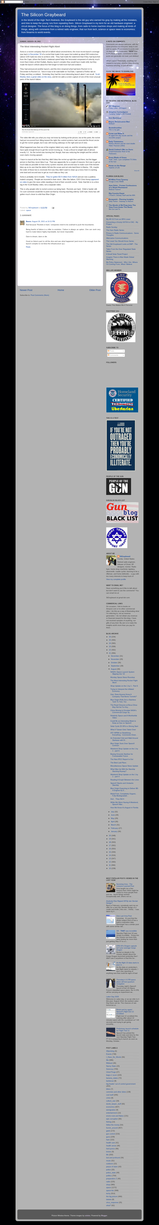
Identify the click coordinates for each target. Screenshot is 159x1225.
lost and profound (113, 1158)
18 (110, 842)
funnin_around (112, 1128)
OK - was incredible (126, 931)
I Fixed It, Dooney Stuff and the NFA (122, 195)
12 (110, 862)
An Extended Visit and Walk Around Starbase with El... (124, 739)
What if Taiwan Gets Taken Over (123, 730)
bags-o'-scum (111, 1075)
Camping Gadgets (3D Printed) (120, 114)
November (115, 659)
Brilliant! (112, 124)
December (115, 656)
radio (108, 1182)
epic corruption (112, 1119)
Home (61, 290)
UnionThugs (111, 1072)
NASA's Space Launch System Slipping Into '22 (122, 673)
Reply (28, 247)
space (28, 210)
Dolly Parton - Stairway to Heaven (121, 201)
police (108, 1170)
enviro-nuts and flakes (115, 1116)
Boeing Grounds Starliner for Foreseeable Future (121, 755)
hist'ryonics (110, 1149)
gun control (110, 1134)
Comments (113, 355)
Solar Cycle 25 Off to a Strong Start (124, 726)
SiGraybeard (125, 556)
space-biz (110, 1190)
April (113, 822)
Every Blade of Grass (118, 157)
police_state (111, 1173)
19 (110, 839)
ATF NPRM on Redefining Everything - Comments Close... (123, 734)
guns (108, 1137)
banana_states (112, 1078)
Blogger (104, 1216)
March (113, 825)
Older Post (95, 290)
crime (108, 1098)
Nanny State (111, 1066)
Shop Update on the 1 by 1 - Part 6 (124, 686)
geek (108, 1131)
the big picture (111, 1196)
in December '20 (35, 54)
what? (108, 1205)
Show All (136, 170)
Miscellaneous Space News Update (124, 766)
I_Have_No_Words (113, 1057)
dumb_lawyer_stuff (113, 1104)
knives (108, 1152)
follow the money (112, 1125)
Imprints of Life (114, 168)
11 (110, 865)
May (113, 818)
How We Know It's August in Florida (124, 808)
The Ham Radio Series (115, 230)
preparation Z (111, 1179)
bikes (108, 1089)
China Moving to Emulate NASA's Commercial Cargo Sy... (123, 711)
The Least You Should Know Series (120, 241)
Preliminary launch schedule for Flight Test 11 (127, 1030)
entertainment (111, 1113)
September (115, 666)
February (115, 828)
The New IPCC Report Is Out (121, 759)
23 (110, 646)
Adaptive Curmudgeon (118, 112)
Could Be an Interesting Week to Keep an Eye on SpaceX (123, 722)
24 (110, 643)
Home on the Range (117, 166)
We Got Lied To (114, 209)
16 (110, 849)
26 (110, 637)
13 (110, 858)
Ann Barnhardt (115, 118)
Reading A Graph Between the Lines (124, 780)
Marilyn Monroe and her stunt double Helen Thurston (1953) (122, 145)
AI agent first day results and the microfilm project (120, 137)
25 (110, 640)
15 (110, 852)
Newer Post (26, 290)
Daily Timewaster (116, 142)
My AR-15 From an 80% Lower (118, 219)
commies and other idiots (116, 1092)
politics (109, 1176)
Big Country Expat (116, 193)
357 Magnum (114, 106)
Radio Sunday (111, 227)
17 (110, 845)
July (113, 812)
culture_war (110, 1101)
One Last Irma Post (124, 916)
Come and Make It (116, 134)
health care (110, 1143)
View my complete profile (116, 579)
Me (107, 1060)
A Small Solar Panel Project (117, 254)
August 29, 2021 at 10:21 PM (43, 221)
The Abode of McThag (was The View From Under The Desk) (122, 206)
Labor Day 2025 (112, 997)
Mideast (109, 1063)
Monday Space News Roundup (122, 677)
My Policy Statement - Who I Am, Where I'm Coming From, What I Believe (122, 263)
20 (110, 836)
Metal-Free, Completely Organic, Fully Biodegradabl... (123, 795)
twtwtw (108, 1199)
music (108, 1161)
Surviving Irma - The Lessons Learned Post (125, 885)
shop (108, 1185)
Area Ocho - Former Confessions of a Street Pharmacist (123, 186)
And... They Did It (117, 799)
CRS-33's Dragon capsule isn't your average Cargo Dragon (126, 948)
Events (109, 1054)
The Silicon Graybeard (43, 14)
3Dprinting (110, 1051)
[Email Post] (52, 208)
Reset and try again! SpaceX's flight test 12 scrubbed (125, 1012)
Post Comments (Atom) (40, 295)
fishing (108, 1122)
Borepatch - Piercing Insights (121, 199)
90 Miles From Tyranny (118, 180)
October (114, 663)
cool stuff (109, 1095)
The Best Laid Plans (118, 763)
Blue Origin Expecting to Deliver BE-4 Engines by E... (124, 789)
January (114, 831)
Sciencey (109, 1069)
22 (110, 650)
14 (110, 855)
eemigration (111, 1110)
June (113, 815)
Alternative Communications (117, 238)
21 (110, 653)
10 (110, 868)
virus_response (112, 1202)
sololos (87, 1216)
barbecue (110, 1081)
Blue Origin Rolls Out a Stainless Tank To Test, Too (123, 701)
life (107, 1155)
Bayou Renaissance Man (119, 122)
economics (110, 1107)
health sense (111, 1146)
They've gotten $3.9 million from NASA (61, 177)
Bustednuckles (115, 128)
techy (108, 1193)
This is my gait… (115, 130)
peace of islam (112, 1167)
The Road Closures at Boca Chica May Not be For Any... (123, 706)
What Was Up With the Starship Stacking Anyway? (122, 770)
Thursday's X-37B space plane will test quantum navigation (126, 982)
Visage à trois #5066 (116, 182)
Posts (111, 351)
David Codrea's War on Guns (121, 150)
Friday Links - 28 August (117, 108)
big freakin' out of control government (121, 1084)
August (114, 669)
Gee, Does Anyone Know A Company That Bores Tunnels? (123, 695)
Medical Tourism (115, 189)
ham (108, 1140)
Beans (28, 221)
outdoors (109, 1164)
